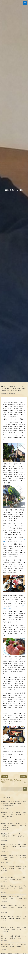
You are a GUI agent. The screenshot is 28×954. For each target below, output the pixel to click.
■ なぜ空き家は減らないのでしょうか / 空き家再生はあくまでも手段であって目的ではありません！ (13, 907)
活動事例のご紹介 (14, 393)
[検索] (25, 789)
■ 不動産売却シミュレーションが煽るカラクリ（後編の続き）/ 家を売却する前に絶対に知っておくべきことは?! (13, 836)
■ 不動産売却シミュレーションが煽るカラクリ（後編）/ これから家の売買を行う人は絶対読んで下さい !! (13, 847)
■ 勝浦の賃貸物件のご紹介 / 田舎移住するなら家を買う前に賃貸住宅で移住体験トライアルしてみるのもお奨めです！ (13, 803)
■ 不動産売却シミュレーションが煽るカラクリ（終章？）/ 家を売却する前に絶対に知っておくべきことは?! (13, 825)
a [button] (25, 3)
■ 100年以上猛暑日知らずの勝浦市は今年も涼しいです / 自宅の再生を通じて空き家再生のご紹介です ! (13, 868)
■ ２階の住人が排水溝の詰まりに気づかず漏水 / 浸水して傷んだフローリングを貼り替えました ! (13, 888)
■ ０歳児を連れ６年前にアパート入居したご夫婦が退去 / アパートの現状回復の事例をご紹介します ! (13, 918)
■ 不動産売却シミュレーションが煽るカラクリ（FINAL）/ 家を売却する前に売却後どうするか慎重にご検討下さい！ (13, 814)
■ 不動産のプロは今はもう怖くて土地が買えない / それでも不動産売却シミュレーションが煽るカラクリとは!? (13, 857)
